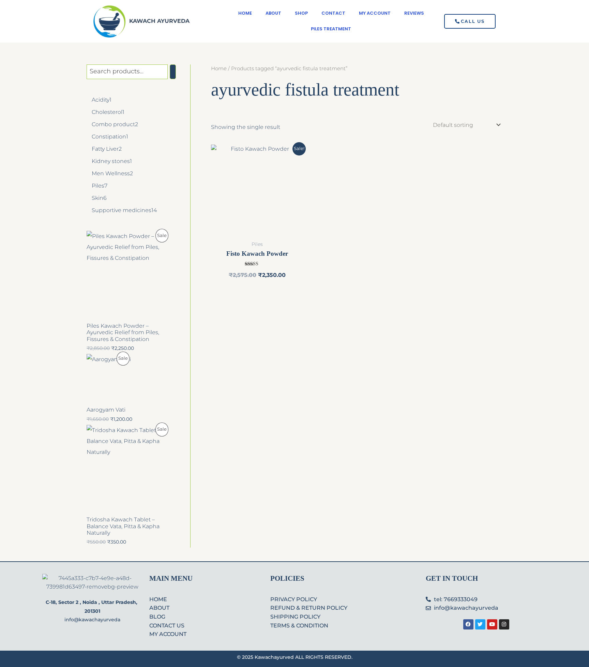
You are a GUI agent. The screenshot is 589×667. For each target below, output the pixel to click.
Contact (333, 13)
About (273, 13)
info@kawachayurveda (92, 620)
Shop (301, 13)
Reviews (414, 13)
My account (375, 13)
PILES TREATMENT (331, 29)
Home (245, 13)
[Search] (173, 71)
